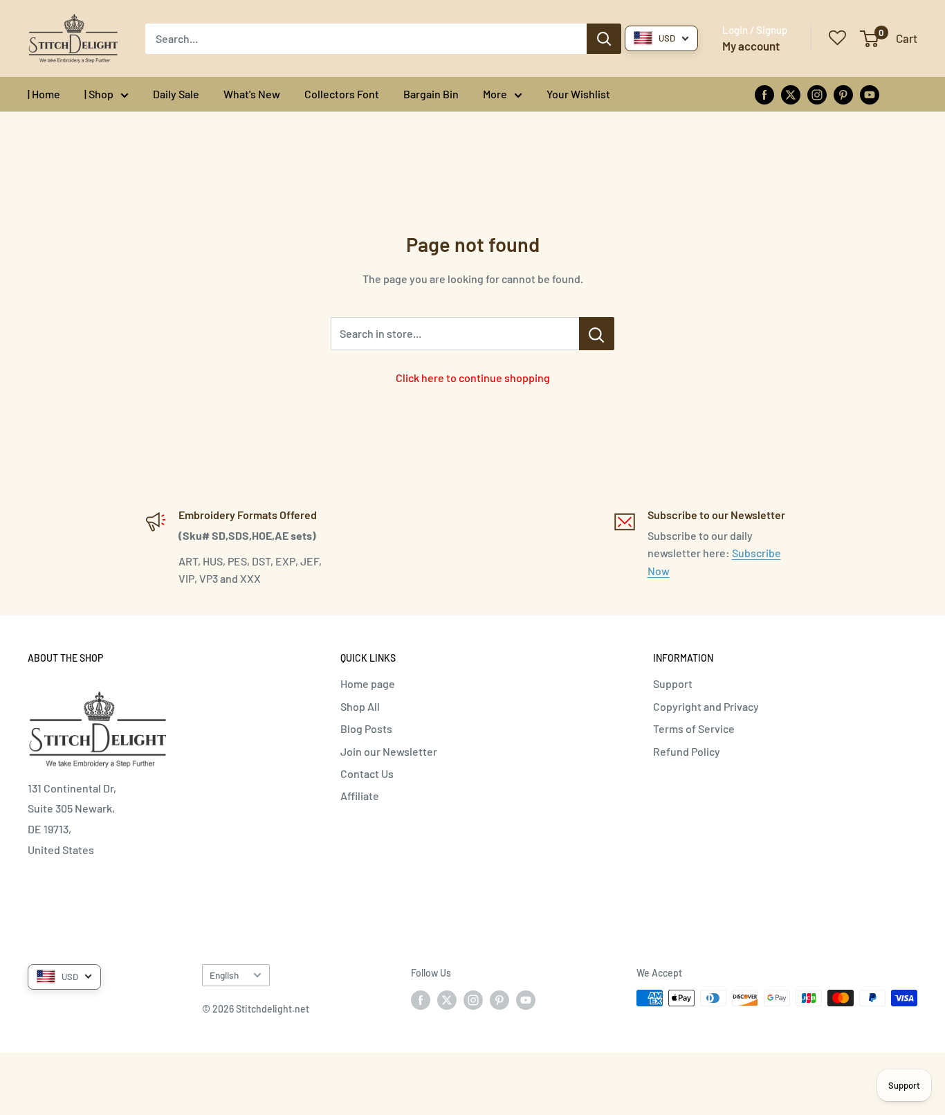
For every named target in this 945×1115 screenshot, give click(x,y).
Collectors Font (341, 93)
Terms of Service (694, 728)
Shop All (360, 706)
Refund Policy (686, 751)
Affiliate (359, 795)
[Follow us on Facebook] (764, 94)
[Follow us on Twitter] (790, 94)
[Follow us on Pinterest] (843, 94)
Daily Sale (176, 93)
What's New (251, 93)
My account (751, 46)
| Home (44, 93)
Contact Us (367, 773)
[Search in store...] (596, 333)
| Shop (98, 93)
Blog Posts (366, 728)
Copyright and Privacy (706, 706)
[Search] (604, 39)
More (495, 93)
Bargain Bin (431, 93)
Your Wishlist (578, 93)
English (224, 975)
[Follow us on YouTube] (869, 94)
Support (672, 683)
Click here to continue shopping (473, 377)
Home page (367, 683)
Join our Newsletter (388, 751)
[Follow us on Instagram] (817, 94)
